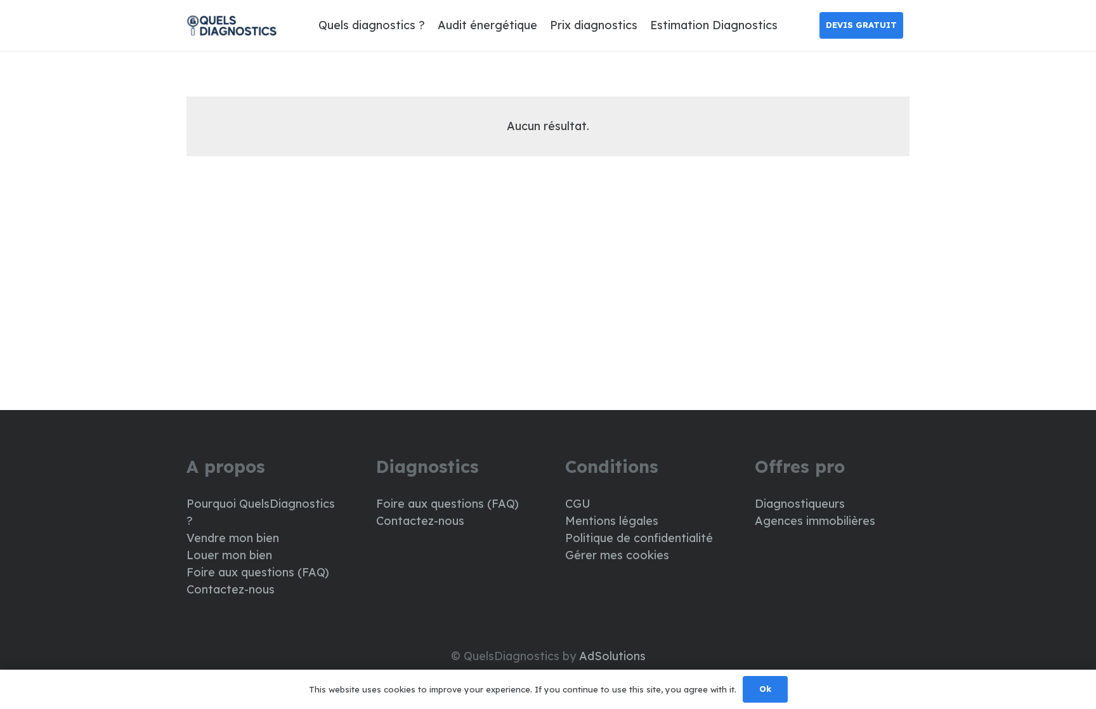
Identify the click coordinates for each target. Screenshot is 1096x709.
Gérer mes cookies (617, 555)
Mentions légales (611, 521)
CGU (577, 503)
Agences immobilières (815, 521)
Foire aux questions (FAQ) (257, 572)
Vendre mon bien (232, 538)
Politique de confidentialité (639, 538)
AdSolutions (612, 656)
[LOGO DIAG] (231, 26)
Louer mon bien (229, 555)
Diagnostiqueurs (800, 503)
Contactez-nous (230, 589)
